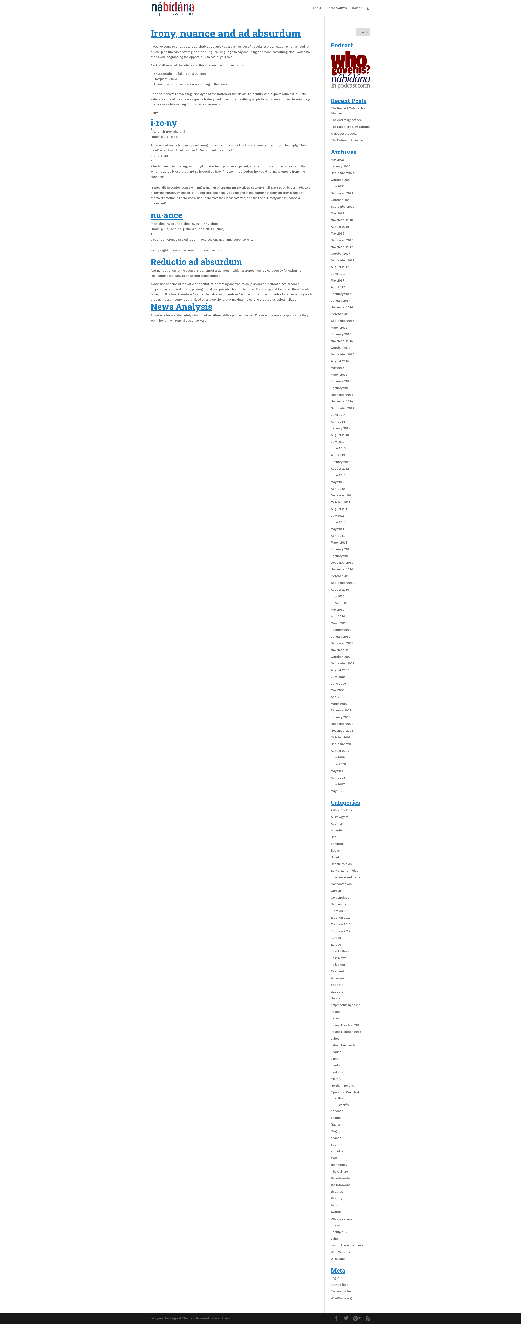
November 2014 (342, 401)
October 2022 (341, 179)
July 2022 (338, 186)
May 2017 (337, 280)
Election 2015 (341, 924)
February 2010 (341, 629)
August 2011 (340, 509)
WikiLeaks (338, 1258)
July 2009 (338, 676)
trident (335, 1205)
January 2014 (340, 428)
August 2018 (340, 226)
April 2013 (338, 455)
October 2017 (340, 253)
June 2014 (338, 414)
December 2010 (342, 562)
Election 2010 (341, 911)
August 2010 (340, 589)
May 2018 (337, 233)
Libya (334, 1058)
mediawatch (339, 1072)
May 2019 (337, 213)
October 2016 (340, 314)
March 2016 (339, 327)
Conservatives (336, 8)
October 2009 (341, 656)
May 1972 (337, 791)
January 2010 (340, 636)
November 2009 (342, 650)
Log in (335, 1278)
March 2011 (339, 542)
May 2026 (338, 159)
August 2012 (340, 468)
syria (334, 1158)
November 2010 (342, 569)
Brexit (335, 857)
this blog (337, 1191)
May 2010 (337, 609)
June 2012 (338, 475)
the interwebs (340, 1178)
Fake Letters (340, 951)
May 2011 (337, 529)
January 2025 (340, 166)
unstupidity (339, 1232)
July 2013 (338, 441)
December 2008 (342, 724)
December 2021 (342, 193)
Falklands (338, 964)
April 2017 (338, 287)
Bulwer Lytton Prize (344, 870)
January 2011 (340, 556)
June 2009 (338, 683)
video (335, 1238)
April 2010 (338, 616)
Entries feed (339, 1284)
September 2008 (343, 744)
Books (335, 850)
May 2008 (338, 771)
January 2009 (340, 717)
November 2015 (342, 341)
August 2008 (340, 750)
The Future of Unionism (347, 140)
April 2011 (338, 535)
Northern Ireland (342, 1085)
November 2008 (342, 730)
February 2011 (341, 549)
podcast (337, 1111)
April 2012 (338, 488)
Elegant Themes (181, 1318)
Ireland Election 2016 (346, 1032)
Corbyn (336, 890)
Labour (316, 8)
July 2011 (337, 515)
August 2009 (340, 670)
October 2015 (340, 347)
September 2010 (342, 582)
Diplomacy (338, 904)
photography (340, 1104)
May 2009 (338, 690)
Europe (336, 937)
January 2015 (340, 388)
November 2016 (342, 307)
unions (335, 1225)
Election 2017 (341, 931)
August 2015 (340, 361)
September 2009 (343, 663)
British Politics (341, 864)
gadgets (337, 984)
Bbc (333, 837)
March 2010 (339, 623)
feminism (337, 978)
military (336, 1079)
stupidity (337, 1151)
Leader (336, 1052)
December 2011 (342, 495)
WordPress (221, 1318)
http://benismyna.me (345, 1005)
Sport (335, 1144)
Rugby (335, 1131)
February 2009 (341, 710)
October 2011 (340, 502)
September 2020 (343, 206)
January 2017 (340, 300)
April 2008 (338, 777)
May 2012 (337, 482)
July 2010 (338, 596)
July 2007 (338, 784)
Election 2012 (341, 917)
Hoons (335, 998)
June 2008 (338, 764)
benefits (337, 843)
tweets (336, 1211)
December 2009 (342, 643)
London (336, 1065)
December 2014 (342, 394)
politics (336, 1117)
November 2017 (342, 247)
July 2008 (338, 757)
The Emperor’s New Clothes (350, 126)
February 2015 (341, 381)
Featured (337, 971)
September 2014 (343, 408)
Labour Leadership (344, 1045)
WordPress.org (341, 1298)
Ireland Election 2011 (346, 1025)
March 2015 (339, 374)
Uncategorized (341, 1218)
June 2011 (338, 522)
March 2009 (339, 703)
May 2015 (337, 367)
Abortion (337, 823)
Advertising (339, 830)
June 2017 (338, 273)
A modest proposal (344, 133)
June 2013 (338, 448)
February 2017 (341, 294)
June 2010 (338, 603)
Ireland (357, 8)
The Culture (339, 1171)
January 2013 (340, 462)
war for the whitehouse (347, 1245)
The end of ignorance (346, 120)
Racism (336, 1124)
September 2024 (343, 173)
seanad (336, 1138)
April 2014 (338, 421)
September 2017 (342, 260)
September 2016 (342, 320)
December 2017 (342, 240)
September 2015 (342, 354)
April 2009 (338, 697)
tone (219, 250)
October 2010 (340, 576)
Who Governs (340, 1252)
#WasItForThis (341, 810)
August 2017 (340, 267)
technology (339, 1164)
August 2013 (340, 435)
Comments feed (342, 1291)
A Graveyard (339, 817)
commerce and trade (345, 877)
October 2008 (341, 737)
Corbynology (340, 897)
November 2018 (342, 220)
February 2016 (341, 334)
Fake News (338, 958)
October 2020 (341, 200)
